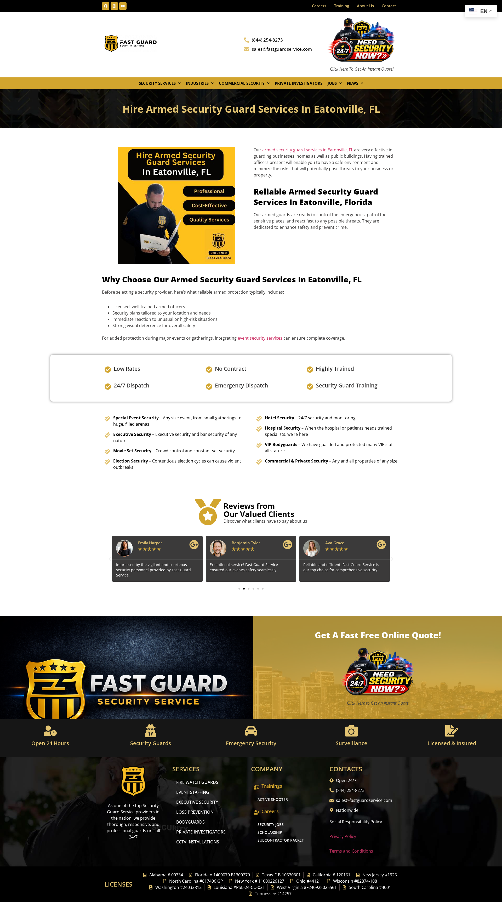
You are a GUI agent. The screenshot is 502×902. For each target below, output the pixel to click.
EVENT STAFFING (192, 792)
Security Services (157, 83)
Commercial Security (242, 83)
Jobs (332, 83)
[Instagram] (114, 6)
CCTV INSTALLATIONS (197, 842)
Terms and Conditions (351, 851)
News (352, 83)
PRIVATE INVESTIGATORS (201, 832)
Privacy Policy (342, 836)
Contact (389, 5)
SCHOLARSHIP (270, 832)
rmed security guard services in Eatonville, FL (309, 150)
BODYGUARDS (190, 822)
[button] (159, 83)
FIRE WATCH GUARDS (197, 782)
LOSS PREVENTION (195, 812)
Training (341, 5)
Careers (319, 5)
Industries (197, 83)
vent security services (261, 338)
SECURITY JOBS (271, 824)
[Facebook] (105, 6)
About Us (365, 5)
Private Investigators (298, 83)
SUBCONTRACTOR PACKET (281, 840)
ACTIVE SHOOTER (273, 799)
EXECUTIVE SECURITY (197, 802)
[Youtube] (123, 6)
